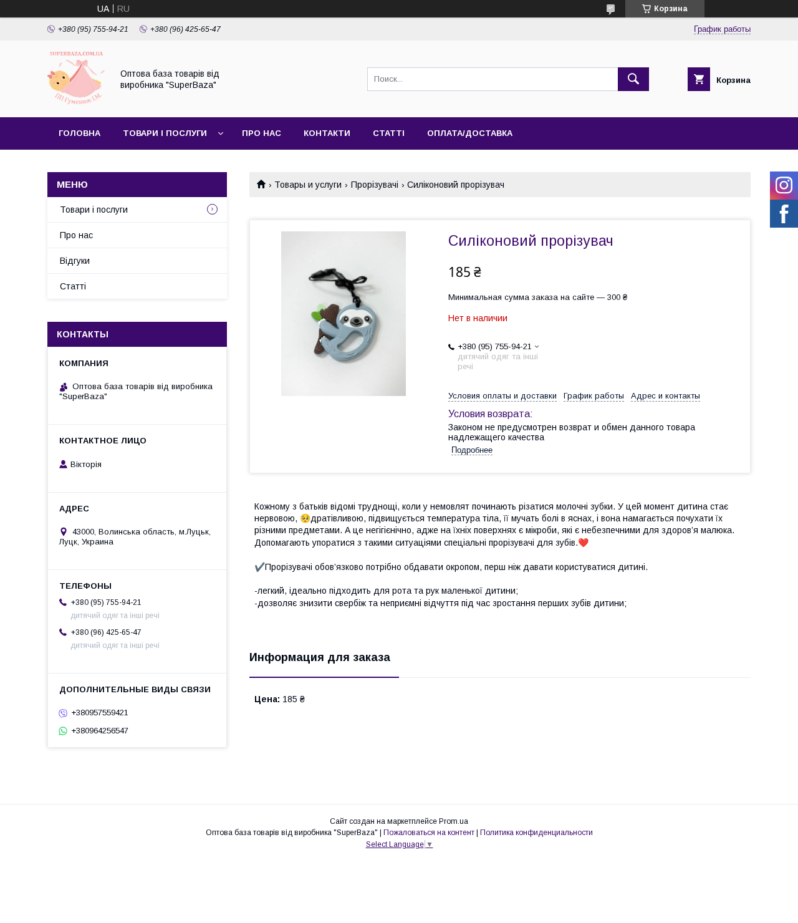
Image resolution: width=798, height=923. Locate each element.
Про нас (261, 133)
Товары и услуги (308, 185)
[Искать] (633, 79)
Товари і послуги (165, 133)
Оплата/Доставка (469, 133)
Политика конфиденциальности (536, 832)
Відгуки (75, 261)
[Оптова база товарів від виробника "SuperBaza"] (76, 101)
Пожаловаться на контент (428, 832)
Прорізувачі (374, 185)
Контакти (327, 133)
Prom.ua (453, 821)
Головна (79, 133)
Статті (389, 133)
